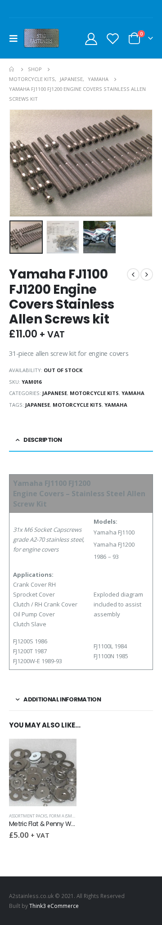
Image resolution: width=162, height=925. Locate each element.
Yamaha (133, 393)
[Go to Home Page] (12, 69)
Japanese (54, 393)
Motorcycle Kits (94, 393)
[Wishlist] (112, 38)
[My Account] (91, 38)
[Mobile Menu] (16, 38)
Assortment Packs (28, 816)
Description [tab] (42, 440)
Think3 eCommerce (54, 905)
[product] (42, 772)
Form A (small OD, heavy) (75, 816)
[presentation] (20, 163)
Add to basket (62, 753)
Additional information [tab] (62, 699)
